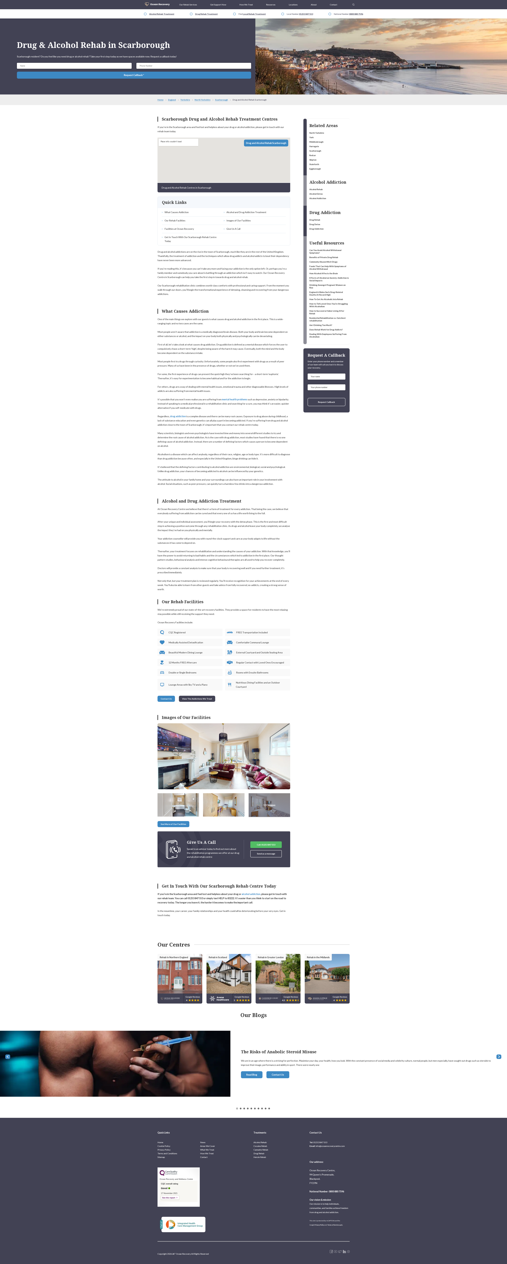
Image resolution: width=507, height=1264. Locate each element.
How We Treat (246, 4)
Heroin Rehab (259, 1157)
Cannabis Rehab (260, 1149)
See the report (168, 1198)
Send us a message (266, 853)
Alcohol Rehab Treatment (161, 14)
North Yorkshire (202, 99)
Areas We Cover (207, 1146)
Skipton (312, 160)
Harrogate (314, 146)
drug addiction (178, 416)
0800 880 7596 (356, 14)
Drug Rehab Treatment (206, 14)
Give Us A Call (233, 228)
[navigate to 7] (262, 1108)
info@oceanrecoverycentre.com (330, 1146)
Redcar (312, 155)
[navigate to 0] (237, 1108)
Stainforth (314, 164)
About (314, 4)
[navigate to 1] (240, 1108)
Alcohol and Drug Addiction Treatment (246, 212)
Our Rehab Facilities (175, 220)
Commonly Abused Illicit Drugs (323, 262)
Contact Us (166, 698)
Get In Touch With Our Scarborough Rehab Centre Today (191, 239)
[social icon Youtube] (335, 1251)
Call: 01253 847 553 (266, 844)
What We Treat (207, 1149)
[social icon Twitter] (340, 1251)
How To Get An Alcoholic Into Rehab (326, 299)
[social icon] (348, 1251)
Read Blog (251, 1074)
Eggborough (315, 169)
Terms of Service (333, 1225)
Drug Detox (314, 224)
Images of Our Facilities (238, 220)
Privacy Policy (164, 1149)
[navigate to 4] (251, 1108)
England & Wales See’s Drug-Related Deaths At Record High (326, 293)
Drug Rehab (314, 220)
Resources (270, 4)
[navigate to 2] (244, 1108)
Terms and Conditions (167, 1153)
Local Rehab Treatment (254, 14)
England (172, 99)
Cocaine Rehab (260, 1146)
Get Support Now (218, 4)
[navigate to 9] (269, 1108)
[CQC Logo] (168, 1175)
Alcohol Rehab (316, 189)
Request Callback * (134, 75)
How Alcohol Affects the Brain (323, 273)
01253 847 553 (306, 14)
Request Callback (326, 402)
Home (160, 99)
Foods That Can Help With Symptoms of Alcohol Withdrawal (327, 267)
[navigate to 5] (255, 1108)
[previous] (8, 1057)
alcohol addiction (251, 894)
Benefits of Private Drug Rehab (323, 257)
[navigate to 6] (258, 1108)
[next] (499, 1057)
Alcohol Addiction (317, 198)
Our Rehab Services (188, 4)
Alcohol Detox (316, 194)
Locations (293, 4)
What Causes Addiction (177, 212)
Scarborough (221, 99)
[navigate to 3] (248, 1108)
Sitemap (161, 1157)
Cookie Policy (164, 1146)
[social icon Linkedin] (344, 1251)
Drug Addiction (316, 229)
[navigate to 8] (265, 1108)
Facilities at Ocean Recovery (179, 228)
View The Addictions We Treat (197, 698)
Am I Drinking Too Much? (320, 325)
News (202, 1142)
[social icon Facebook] (331, 1251)
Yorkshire (185, 99)
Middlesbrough (316, 142)
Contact (333, 4)
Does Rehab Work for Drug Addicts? (326, 329)
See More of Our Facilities (173, 824)
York (311, 137)
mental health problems (234, 399)
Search (353, 3)
